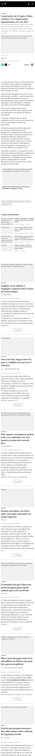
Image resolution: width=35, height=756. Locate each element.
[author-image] (2, 369)
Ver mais (17, 330)
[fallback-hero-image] (7, 221)
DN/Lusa (4, 58)
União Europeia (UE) (6, 204)
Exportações (9, 201)
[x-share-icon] (6, 65)
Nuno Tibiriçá (18, 668)
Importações (17, 201)
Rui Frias (7, 738)
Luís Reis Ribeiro (6, 294)
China (3, 201)
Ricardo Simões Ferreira (11, 369)
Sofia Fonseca (8, 668)
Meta (4, 675)
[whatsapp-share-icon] (2, 65)
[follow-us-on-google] (32, 65)
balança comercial (26, 201)
